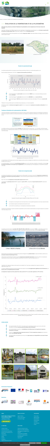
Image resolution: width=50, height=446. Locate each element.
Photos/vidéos (36, 416)
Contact (35, 424)
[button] (2, 391)
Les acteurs (36, 421)
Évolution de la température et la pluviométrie (6, 433)
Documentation (36, 418)
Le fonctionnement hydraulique (6, 431)
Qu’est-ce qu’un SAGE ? (21, 417)
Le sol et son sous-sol (5, 429)
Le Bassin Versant (4, 428)
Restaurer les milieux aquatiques (23, 429)
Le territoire (5, 19)
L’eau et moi (20, 437)
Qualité (2, 436)
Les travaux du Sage (21, 418)
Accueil (1, 19)
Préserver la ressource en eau (23, 428)
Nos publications (20, 436)
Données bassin (36, 420)
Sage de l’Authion (20, 416)
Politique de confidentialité (25, 444)
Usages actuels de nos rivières (6, 440)
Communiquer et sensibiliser (22, 433)
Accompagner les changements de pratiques (23, 432)
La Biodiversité (3, 434)
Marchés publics (36, 417)
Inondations (3, 439)
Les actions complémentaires (22, 434)
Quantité (2, 437)
